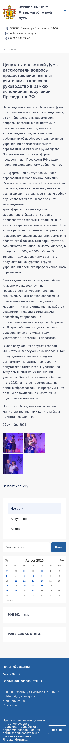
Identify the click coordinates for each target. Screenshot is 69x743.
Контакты (10, 705)
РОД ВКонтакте (18, 614)
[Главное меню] (63, 10)
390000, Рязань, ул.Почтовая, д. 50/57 (34, 28)
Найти (58, 547)
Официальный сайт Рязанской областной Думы (35, 12)
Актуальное (19, 518)
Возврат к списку (15, 486)
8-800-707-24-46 (20, 38)
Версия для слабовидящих (22, 681)
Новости (17, 508)
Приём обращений (16, 666)
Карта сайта (12, 673)
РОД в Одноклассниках (24, 633)
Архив (15, 529)
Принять (57, 729)
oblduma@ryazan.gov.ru (24, 33)
